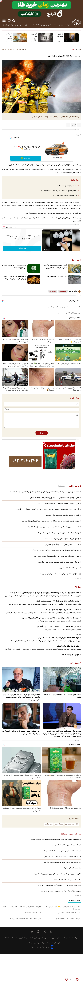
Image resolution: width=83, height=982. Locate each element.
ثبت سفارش (22, 248)
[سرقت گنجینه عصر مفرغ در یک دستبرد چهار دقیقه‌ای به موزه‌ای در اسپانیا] (33, 279)
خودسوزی (52, 291)
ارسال (41, 433)
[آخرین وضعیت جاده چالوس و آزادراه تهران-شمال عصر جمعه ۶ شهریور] (74, 268)
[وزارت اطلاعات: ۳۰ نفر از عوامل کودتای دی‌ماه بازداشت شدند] (33, 268)
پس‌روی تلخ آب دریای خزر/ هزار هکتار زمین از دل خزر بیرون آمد (56, 556)
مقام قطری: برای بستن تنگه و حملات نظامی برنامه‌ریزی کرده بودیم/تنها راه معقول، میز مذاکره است (44, 491)
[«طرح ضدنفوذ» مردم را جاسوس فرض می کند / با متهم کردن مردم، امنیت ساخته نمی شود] (21, 716)
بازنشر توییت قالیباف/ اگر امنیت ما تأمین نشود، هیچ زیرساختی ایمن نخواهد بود (50, 521)
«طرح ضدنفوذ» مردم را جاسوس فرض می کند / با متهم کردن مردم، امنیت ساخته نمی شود (21, 732)
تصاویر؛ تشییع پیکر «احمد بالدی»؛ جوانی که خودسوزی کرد (59, 190)
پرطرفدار (61, 486)
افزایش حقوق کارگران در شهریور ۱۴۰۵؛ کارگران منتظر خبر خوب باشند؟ (62, 696)
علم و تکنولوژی (29, 25)
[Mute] (47, 249)
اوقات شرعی (23, 938)
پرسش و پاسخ (35, 938)
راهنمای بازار (9, 25)
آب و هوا (14, 938)
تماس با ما (66, 938)
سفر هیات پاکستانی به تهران (69, 568)
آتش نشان (62, 291)
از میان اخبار (76, 260)
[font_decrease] (68, 125)
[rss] (51, 931)
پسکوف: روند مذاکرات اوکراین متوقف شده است (62, 538)
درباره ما (75, 938)
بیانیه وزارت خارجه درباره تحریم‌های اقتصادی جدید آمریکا (58, 532)
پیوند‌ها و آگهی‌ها (48, 938)
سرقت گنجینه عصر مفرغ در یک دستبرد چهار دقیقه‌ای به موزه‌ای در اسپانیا (14, 277)
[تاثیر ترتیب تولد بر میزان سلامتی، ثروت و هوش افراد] (45, 37)
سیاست (67, 25)
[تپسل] (11, 138)
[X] (44, 931)
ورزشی (61, 25)
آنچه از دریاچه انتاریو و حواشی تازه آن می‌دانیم (62, 515)
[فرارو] (76, 22)
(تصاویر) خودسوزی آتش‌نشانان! (67, 185)
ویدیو (16, 25)
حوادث (55, 25)
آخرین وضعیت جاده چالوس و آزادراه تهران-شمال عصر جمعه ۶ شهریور (55, 266)
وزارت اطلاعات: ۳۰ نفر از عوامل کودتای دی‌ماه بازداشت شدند (14, 266)
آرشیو (58, 938)
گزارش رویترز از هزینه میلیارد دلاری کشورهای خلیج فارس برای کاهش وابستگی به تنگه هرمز (47, 509)
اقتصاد (38, 25)
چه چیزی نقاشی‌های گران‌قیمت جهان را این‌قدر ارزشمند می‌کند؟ (60, 37)
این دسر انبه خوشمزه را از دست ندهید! (9, 37)
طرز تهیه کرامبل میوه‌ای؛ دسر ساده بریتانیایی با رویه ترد (58, 573)
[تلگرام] (31, 931)
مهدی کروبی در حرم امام (70, 654)
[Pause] (44, 249)
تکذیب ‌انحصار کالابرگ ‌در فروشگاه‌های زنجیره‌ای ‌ (62, 544)
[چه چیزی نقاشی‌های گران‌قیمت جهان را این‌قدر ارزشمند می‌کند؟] (71, 37)
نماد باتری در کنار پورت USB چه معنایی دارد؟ (67, 879)
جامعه (2, 25)
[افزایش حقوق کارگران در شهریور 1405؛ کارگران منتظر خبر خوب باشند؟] (62, 679)
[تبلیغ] (41, 9)
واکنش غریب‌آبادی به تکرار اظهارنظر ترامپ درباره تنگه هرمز (58, 562)
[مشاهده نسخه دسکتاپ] (9, 20)
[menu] (4, 21)
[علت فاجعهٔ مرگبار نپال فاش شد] (74, 279)
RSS (7, 938)
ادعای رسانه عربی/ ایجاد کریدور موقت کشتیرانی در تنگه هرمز (62, 862)
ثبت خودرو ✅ (25, 158)
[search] (13, 20)
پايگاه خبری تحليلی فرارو (37, 943)
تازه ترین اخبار (75, 486)
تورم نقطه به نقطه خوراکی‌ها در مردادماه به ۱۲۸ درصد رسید (58, 637)
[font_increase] (79, 125)
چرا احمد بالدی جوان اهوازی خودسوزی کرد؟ (63, 195)
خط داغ (78, 587)
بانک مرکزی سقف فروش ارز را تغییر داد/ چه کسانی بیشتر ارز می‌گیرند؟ (54, 550)
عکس (21, 25)
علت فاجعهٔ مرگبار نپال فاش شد (57, 276)
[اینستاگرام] (38, 931)
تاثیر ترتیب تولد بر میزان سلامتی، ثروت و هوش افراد (34, 37)
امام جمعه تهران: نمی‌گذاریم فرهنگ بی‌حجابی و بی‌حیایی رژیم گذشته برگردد (52, 527)
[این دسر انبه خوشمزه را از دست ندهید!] (20, 37)
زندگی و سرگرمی (46, 25)
